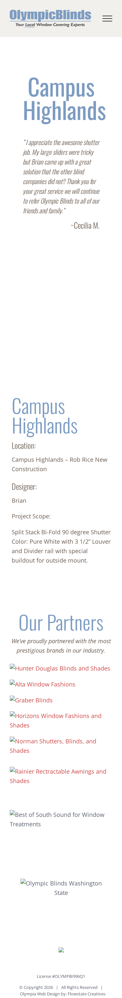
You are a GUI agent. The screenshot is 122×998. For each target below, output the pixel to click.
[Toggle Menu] (107, 18)
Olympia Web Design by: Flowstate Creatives (62, 994)
